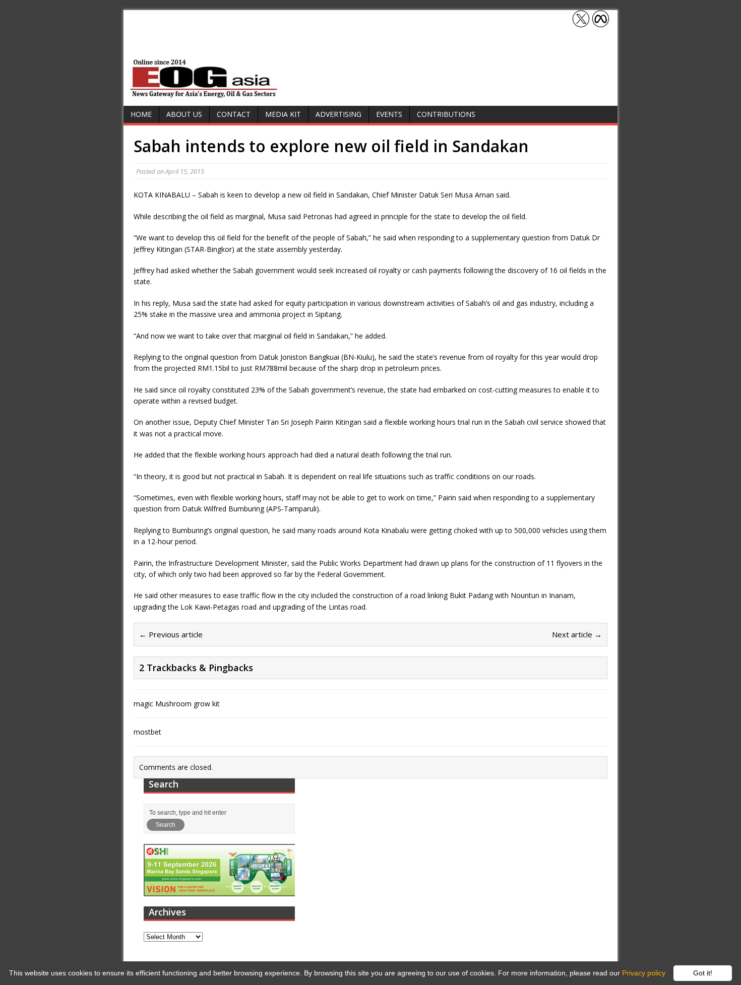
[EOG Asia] (204, 95)
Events (389, 114)
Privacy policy (643, 973)
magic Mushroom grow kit (177, 703)
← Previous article (171, 634)
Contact (234, 114)
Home (141, 114)
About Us (184, 114)
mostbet (147, 732)
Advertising (338, 114)
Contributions (446, 114)
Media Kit (283, 114)
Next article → (577, 634)
